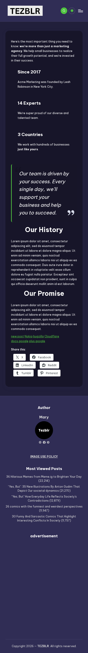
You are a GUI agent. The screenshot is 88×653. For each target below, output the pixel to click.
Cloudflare (51, 336)
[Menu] (80, 10)
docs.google (19, 341)
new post (17, 336)
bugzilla (38, 336)
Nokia (28, 336)
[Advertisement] (44, 586)
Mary (44, 417)
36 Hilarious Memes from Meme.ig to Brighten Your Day (44, 476)
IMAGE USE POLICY (44, 456)
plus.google (37, 341)
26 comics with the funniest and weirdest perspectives (44, 506)
